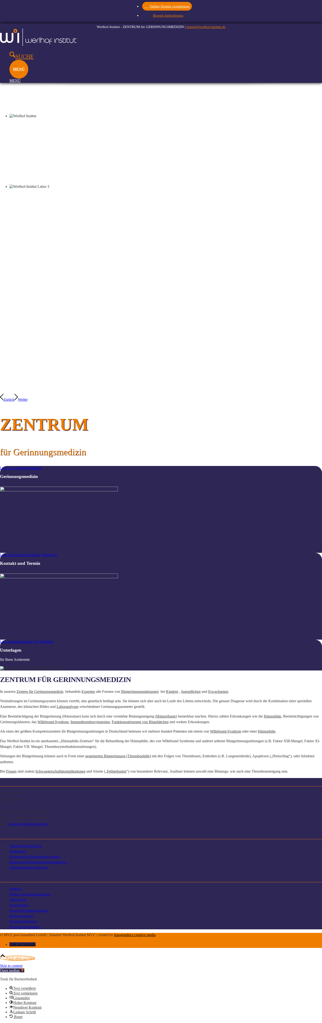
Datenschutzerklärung (25, 846)
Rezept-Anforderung (168, 15)
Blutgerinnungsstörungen (140, 692)
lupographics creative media (135, 935)
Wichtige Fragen (21, 916)
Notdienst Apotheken (25, 927)
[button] (12, 970)
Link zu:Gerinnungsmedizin (21, 468)
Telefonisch (17, 900)
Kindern (172, 692)
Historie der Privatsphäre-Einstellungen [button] (38, 862)
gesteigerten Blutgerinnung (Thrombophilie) (118, 756)
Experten (88, 692)
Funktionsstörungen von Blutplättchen (140, 722)
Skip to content (11, 966)
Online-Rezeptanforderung (29, 910)
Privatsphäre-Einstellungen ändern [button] (34, 857)
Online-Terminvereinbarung (29, 894)
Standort (15, 889)
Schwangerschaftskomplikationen (60, 771)
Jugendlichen (191, 692)
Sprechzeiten (18, 905)
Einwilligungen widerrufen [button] (29, 867)
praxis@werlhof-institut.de (206, 27)
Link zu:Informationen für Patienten (26, 642)
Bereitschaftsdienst (23, 921)
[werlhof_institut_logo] (38, 45)
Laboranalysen (67, 707)
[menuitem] (168, 6)
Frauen (11, 771)
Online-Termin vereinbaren (170, 6)
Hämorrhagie (166, 716)
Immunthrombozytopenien (90, 722)
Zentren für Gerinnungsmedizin (40, 692)
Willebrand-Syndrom (53, 722)
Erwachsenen (218, 692)
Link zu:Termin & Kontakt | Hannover (28, 555)
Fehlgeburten (116, 771)
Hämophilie (272, 716)
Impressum (17, 851)
